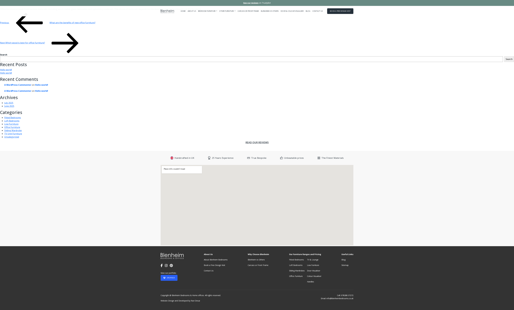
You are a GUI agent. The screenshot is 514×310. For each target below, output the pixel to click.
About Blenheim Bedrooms (216, 259)
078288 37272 (347, 295)
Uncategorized (11, 136)
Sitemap (345, 265)
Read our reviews (257, 142)
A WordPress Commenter (17, 84)
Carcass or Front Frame (258, 265)
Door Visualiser (313, 270)
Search (3, 54)
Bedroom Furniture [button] (207, 11)
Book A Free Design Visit (340, 11)
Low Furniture (11, 124)
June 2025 (9, 106)
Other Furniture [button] (226, 11)
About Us (192, 11)
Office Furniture (12, 127)
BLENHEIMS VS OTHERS (270, 11)
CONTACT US (317, 11)
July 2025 (8, 102)
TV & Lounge (312, 259)
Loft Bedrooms (11, 120)
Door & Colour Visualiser (292, 11)
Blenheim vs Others (256, 259)
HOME (183, 11)
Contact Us (208, 270)
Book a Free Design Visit (214, 265)
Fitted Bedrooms (12, 117)
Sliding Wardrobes (297, 270)
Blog (308, 11)
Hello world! (6, 69)
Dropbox (171, 278)
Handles (310, 281)
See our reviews (250, 3)
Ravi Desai (195, 300)
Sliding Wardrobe (13, 130)
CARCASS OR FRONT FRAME (248, 11)
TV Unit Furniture (13, 133)
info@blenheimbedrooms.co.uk (339, 298)
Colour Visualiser (314, 276)
